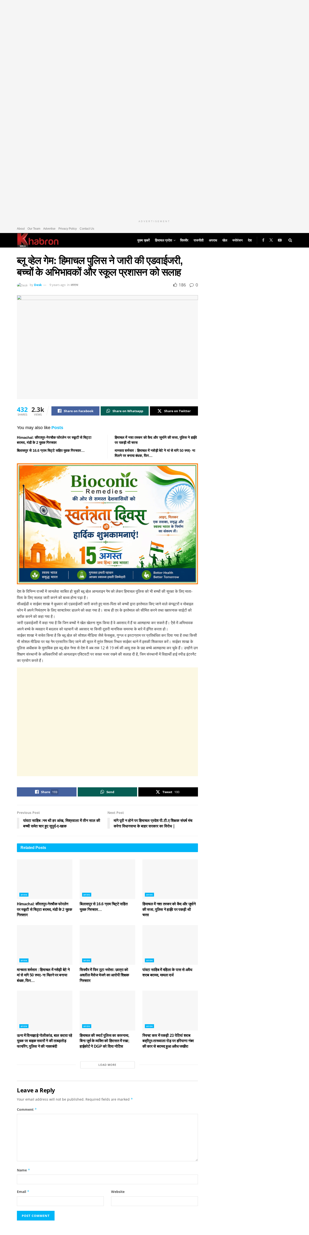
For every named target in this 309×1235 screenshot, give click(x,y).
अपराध (213, 240)
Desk (38, 285)
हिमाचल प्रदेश (163, 240)
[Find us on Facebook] (263, 240)
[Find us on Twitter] (271, 240)
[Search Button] (290, 240)
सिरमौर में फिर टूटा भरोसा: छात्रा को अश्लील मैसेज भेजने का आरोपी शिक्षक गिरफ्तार (104, 975)
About (21, 228)
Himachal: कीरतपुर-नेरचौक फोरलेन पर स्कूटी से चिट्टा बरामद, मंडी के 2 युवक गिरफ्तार (44, 909)
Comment (27, 1109)
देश (250, 240)
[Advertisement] (107, 721)
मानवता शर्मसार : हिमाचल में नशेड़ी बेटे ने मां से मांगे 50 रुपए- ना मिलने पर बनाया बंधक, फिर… (43, 975)
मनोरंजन (237, 240)
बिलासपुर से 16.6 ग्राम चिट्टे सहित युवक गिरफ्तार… (51, 450)
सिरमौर (184, 240)
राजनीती (199, 240)
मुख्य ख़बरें (143, 240)
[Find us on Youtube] (280, 240)
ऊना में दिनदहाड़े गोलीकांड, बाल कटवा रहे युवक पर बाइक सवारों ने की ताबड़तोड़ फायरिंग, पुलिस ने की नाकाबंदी (44, 1040)
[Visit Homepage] (38, 240)
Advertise (49, 228)
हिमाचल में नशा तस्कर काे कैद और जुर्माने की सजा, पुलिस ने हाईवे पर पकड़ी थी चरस (169, 909)
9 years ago (57, 285)
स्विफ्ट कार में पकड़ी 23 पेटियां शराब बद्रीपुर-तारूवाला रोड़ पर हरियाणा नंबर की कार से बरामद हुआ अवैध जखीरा (168, 1040)
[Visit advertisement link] (154, 109)
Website (118, 1191)
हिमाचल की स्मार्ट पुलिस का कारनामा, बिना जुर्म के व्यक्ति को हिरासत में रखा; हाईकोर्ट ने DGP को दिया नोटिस (104, 1040)
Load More (107, 1065)
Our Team (34, 228)
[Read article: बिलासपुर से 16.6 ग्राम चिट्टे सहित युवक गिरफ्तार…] (107, 879)
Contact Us (87, 228)
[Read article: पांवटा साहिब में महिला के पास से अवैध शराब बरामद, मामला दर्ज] (170, 945)
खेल (224, 240)
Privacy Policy (67, 228)
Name (23, 1170)
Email (23, 1191)
